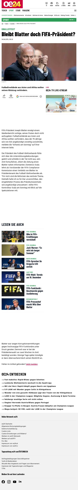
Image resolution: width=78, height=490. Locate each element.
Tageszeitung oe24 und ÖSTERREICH (15, 451)
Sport (11, 10)
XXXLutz (57, 15)
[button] (49, 109)
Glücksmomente (19, 15)
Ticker (4, 10)
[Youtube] (14, 481)
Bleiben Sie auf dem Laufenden (13, 474)
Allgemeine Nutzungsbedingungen (14, 426)
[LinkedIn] (20, 481)
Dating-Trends (65, 15)
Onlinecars (74, 15)
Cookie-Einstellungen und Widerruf (14, 433)
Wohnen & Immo (37, 15)
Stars (18, 10)
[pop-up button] (70, 109)
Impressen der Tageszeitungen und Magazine (17, 466)
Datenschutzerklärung (9, 429)
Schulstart (28, 15)
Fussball (12, 23)
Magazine (26, 10)
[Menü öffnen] (75, 10)
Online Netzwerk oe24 (10, 416)
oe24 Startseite (7, 424)
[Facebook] (3, 481)
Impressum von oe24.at (10, 443)
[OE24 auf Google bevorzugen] (41, 96)
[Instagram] (9, 481)
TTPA (3, 468)
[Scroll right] (75, 15)
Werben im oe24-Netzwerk (11, 436)
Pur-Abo (4, 441)
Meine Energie (48, 15)
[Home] (2, 23)
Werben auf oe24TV (8, 438)
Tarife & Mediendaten (9, 461)
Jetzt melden (32, 364)
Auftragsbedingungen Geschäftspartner (15, 458)
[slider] (56, 109)
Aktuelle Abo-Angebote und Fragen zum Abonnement (20, 463)
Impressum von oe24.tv (10, 446)
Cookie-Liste (6, 431)
